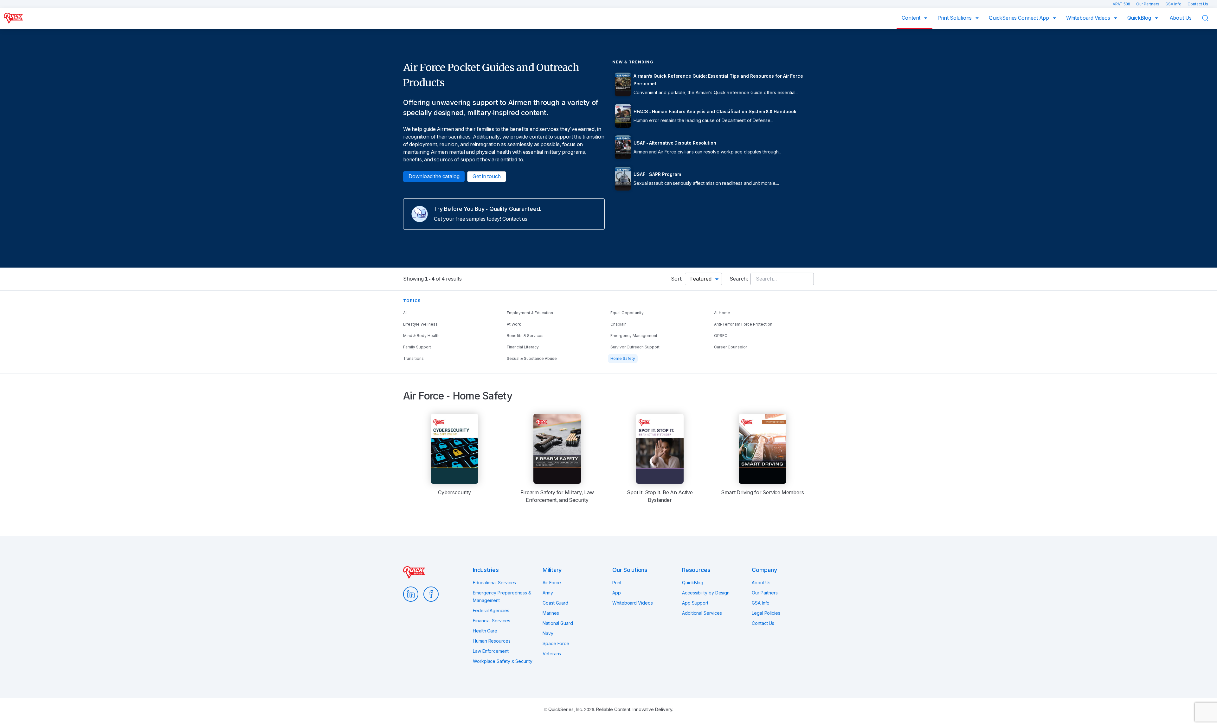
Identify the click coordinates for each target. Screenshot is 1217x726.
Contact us (514, 219)
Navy (548, 633)
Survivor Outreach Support (635, 347)
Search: (739, 279)
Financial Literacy (523, 347)
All (405, 313)
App (616, 592)
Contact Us (1198, 4)
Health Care (485, 630)
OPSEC (720, 336)
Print (616, 582)
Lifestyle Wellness (420, 324)
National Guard (558, 623)
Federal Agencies (491, 610)
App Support (695, 603)
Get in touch (487, 176)
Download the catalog (434, 176)
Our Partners (1148, 4)
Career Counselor (730, 347)
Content (912, 18)
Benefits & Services (525, 336)
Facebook (431, 594)
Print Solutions (955, 18)
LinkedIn (410, 594)
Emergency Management (633, 336)
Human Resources (492, 641)
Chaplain (618, 324)
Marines (551, 613)
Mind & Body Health (421, 336)
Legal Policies (766, 613)
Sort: (676, 279)
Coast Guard (555, 603)
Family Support (417, 347)
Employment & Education (530, 313)
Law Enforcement (491, 651)
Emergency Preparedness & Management (502, 596)
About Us (1180, 18)
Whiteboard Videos (1088, 18)
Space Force (556, 643)
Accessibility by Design (706, 592)
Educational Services (494, 582)
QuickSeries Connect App (1019, 18)
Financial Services (491, 620)
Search (1209, 18)
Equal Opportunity (627, 313)
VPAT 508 (1122, 4)
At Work (514, 324)
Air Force (552, 582)
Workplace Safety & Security (502, 661)
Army (548, 592)
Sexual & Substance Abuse (532, 358)
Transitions (413, 358)
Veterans (552, 653)
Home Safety (622, 358)
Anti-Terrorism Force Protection (743, 324)
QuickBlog (1139, 18)
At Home (722, 313)
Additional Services (702, 613)
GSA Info (1173, 4)
